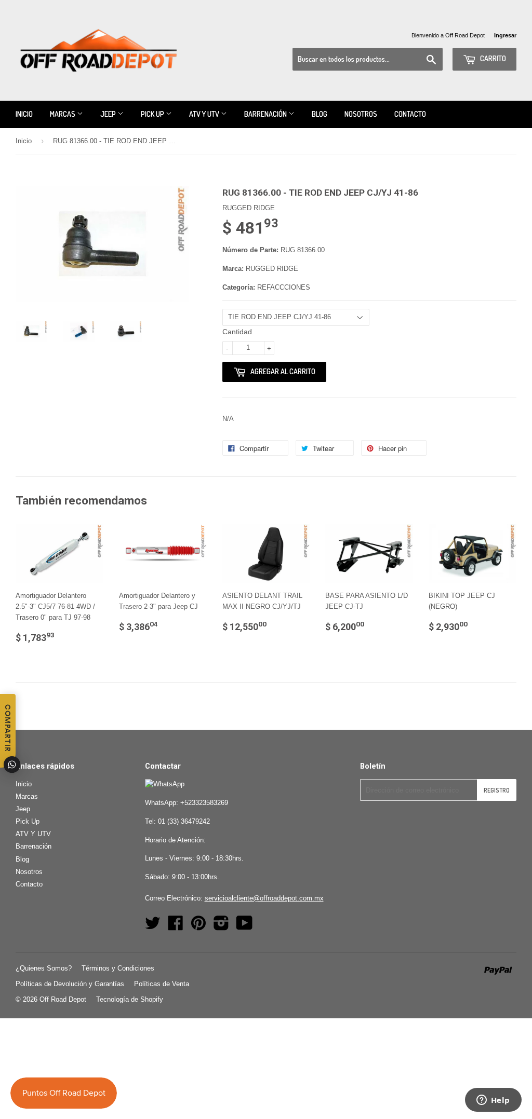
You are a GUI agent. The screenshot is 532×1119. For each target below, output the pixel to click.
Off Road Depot (62, 999)
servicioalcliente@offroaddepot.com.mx (264, 898)
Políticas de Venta (161, 984)
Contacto (410, 114)
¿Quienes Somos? (44, 968)
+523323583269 (204, 803)
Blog (319, 114)
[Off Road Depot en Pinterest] (198, 927)
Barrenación (266, 114)
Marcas (63, 114)
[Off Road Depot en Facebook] (175, 927)
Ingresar (505, 35)
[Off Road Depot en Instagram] (221, 927)
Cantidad (237, 331)
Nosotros (360, 114)
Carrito (492, 58)
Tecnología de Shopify (129, 999)
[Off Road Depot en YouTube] (244, 927)
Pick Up (153, 114)
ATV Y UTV (205, 114)
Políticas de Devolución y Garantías (70, 984)
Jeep (108, 114)
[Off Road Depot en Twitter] (153, 927)
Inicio (24, 114)
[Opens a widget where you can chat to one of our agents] (493, 1101)
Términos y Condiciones (118, 968)
